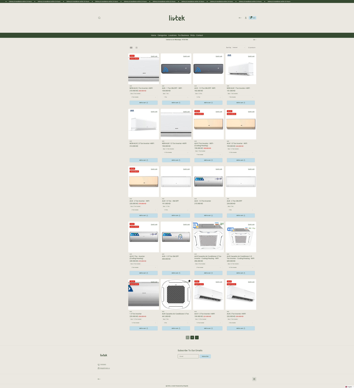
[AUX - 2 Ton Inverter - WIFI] (143, 181)
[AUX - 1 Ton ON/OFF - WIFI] (176, 68)
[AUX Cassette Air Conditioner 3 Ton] (176, 294)
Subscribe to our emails (190, 350)
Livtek (173, 386)
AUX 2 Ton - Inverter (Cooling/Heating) (137, 257)
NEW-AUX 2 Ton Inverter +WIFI (141, 88)
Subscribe (205, 356)
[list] (136, 48)
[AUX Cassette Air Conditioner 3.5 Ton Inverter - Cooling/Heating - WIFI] (240, 237)
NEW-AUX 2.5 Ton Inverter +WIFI (142, 143)
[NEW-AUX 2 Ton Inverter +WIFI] (143, 68)
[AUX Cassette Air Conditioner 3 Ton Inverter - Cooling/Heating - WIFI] (208, 237)
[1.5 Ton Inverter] (143, 294)
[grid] (131, 48)
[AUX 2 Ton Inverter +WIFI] (240, 294)
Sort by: (228, 47)
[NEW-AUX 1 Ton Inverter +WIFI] (240, 68)
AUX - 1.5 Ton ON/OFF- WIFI (204, 88)
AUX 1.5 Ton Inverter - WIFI (237, 143)
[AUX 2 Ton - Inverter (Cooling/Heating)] (143, 237)
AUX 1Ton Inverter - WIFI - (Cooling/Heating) (204, 144)
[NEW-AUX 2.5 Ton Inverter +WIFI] (143, 124)
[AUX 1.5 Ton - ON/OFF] (176, 181)
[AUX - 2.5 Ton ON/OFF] (176, 237)
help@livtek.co (105, 368)
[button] (99, 17)
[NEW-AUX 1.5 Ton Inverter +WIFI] (176, 124)
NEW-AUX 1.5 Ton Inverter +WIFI (174, 143)
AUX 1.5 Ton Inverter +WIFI (204, 314)
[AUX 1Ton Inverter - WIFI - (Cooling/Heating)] (208, 124)
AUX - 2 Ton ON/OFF (234, 201)
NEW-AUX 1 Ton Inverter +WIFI (238, 88)
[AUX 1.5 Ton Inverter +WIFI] (208, 294)
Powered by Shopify (182, 386)
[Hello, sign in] (245, 17)
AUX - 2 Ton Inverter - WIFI (139, 201)
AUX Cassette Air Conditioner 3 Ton (175, 314)
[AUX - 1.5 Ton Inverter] (208, 181)
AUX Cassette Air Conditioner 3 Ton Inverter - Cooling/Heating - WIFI (207, 257)
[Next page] (197, 337)
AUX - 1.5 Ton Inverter (202, 201)
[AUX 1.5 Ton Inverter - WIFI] (240, 124)
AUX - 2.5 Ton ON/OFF (170, 256)
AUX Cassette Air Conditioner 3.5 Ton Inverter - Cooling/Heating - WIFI (240, 257)
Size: (135, 93)
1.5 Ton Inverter (136, 314)
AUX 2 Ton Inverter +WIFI (236, 314)
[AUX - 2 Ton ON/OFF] (240, 181)
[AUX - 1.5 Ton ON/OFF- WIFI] (208, 68)
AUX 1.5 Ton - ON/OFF (170, 201)
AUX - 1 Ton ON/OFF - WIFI (172, 88)
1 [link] (187, 337)
